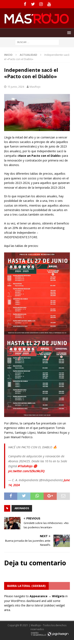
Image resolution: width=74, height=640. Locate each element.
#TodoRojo (25, 466)
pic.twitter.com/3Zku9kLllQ (26, 471)
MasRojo (35, 86)
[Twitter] (33, 4)
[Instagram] (41, 4)
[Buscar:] (37, 42)
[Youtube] (49, 4)
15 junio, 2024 (15, 86)
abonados (22, 508)
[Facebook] (25, 4)
